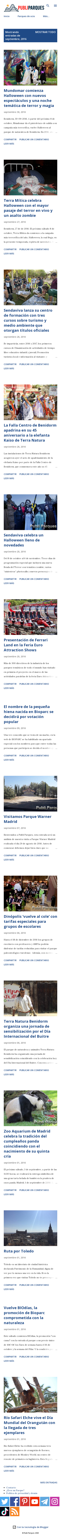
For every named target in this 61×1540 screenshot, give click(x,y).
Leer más (9, 143)
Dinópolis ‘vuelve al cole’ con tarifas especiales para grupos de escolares (30, 921)
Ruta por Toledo (19, 1251)
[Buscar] (48, 6)
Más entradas (48, 1482)
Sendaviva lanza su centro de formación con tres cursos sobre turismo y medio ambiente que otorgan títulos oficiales (28, 320)
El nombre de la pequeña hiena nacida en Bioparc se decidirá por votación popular (28, 714)
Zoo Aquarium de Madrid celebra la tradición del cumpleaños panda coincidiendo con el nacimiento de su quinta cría (27, 1143)
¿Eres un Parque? (15, 1490)
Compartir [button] (10, 139)
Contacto (11, 1487)
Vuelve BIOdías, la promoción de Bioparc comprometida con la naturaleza (24, 1315)
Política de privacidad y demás (21, 1493)
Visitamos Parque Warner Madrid (27, 819)
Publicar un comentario (34, 139)
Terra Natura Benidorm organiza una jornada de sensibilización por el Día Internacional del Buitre (27, 1029)
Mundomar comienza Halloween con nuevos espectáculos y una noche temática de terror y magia (29, 98)
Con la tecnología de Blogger (32, 1527)
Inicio (7, 16)
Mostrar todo (45, 32)
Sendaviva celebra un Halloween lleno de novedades (23, 540)
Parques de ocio (26, 16)
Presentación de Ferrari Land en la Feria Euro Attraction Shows (26, 644)
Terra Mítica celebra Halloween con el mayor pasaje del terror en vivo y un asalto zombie (28, 208)
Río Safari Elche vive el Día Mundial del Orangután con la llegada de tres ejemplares (29, 1425)
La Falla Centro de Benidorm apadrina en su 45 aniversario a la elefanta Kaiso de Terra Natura (30, 432)
